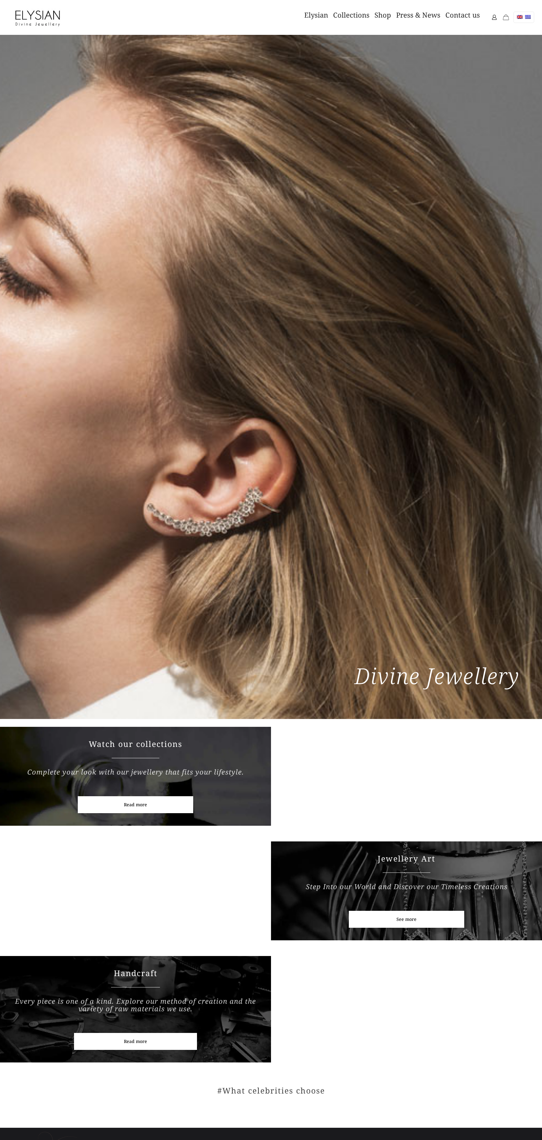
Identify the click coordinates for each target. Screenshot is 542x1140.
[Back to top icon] (504, 1124)
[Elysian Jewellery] (37, 17)
